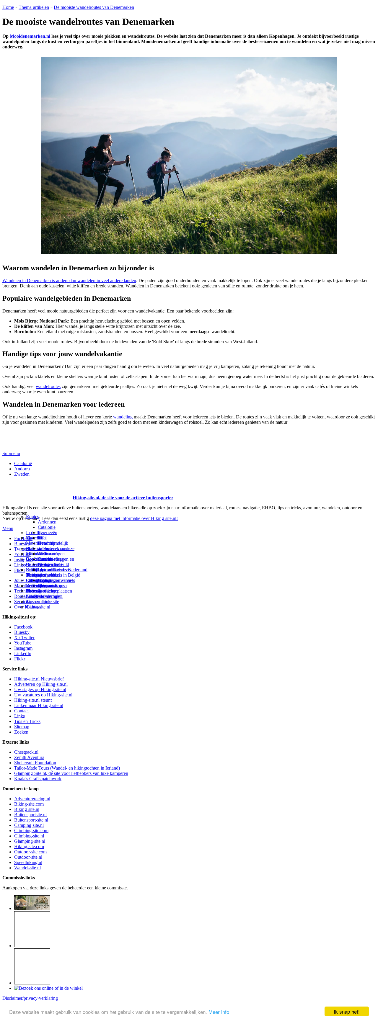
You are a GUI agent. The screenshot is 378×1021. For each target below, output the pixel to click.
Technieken (25, 590)
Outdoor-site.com (30, 851)
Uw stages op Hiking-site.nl (40, 689)
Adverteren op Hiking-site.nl (41, 684)
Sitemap (33, 590)
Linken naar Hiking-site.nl (38, 705)
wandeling (123, 416)
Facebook (23, 538)
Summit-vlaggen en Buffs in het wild (56, 562)
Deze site (34, 537)
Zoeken (21, 731)
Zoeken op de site (42, 601)
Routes (32, 516)
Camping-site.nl (29, 825)
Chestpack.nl (26, 752)
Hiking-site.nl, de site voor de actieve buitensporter (123, 497)
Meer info (218, 1011)
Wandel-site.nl (27, 867)
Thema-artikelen (34, 7)
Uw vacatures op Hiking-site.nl (43, 694)
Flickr (19, 570)
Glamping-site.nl (29, 841)
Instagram (23, 559)
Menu (7, 528)
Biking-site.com (29, 803)
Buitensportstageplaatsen (49, 590)
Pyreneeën (47, 532)
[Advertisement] (36, 490)
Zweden (22, 474)
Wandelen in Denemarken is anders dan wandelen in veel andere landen (69, 280)
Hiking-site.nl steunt (33, 700)
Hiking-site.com (29, 846)
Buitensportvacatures (45, 585)
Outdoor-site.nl (28, 857)
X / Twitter (24, 637)
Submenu (11, 453)
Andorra (22, 468)
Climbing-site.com (31, 830)
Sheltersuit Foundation (35, 762)
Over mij (46, 543)
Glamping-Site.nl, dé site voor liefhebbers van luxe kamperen (71, 773)
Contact (33, 606)
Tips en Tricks (27, 721)
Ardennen (47, 521)
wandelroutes (48, 386)
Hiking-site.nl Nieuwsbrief (39, 678)
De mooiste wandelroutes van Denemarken (94, 7)
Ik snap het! (347, 1011)
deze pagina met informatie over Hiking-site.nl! (134, 518)
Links (19, 716)
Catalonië (23, 463)
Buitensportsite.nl (30, 814)
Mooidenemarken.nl (30, 36)
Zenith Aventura (29, 757)
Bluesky (22, 632)
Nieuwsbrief (37, 596)
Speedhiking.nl (28, 862)
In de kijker (36, 532)
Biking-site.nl (26, 809)
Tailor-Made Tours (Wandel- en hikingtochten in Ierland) (67, 767)
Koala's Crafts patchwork (37, 778)
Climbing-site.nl (29, 835)
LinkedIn (22, 653)
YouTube (22, 642)
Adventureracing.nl (32, 798)
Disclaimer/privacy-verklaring (30, 998)
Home (8, 7)
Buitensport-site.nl (31, 819)
